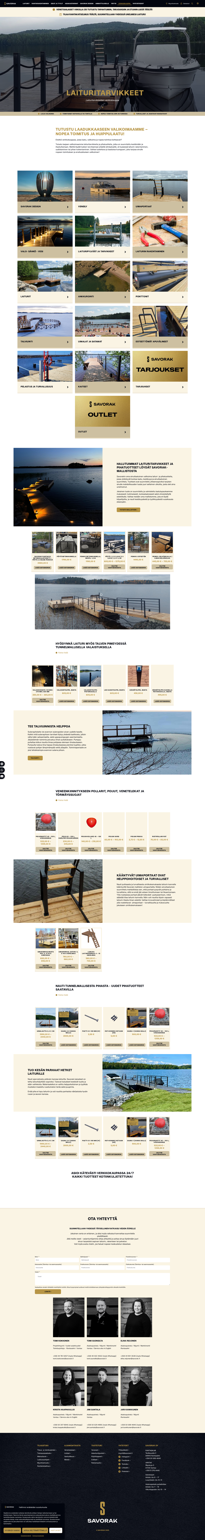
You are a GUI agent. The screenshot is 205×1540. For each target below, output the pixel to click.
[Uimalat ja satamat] (125, 342)
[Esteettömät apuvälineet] (182, 342)
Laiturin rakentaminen (150, 251)
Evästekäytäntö (26, 1536)
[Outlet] (125, 432)
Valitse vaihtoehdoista (114, 567)
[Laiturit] (67, 297)
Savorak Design (86, 3)
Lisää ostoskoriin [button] (42, 568)
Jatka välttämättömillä (35, 1530)
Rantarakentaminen (40, 3)
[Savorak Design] (67, 207)
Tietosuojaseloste (38, 1536)
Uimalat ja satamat (90, 341)
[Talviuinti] (67, 342)
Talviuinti (27, 341)
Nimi (36, 1257)
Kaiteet (83, 386)
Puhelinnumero (131, 1257)
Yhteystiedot (138, 3)
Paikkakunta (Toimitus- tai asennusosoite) (140, 1264)
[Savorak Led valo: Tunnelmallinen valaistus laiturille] (150, 613)
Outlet (82, 431)
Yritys (113, 3)
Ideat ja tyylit (57, 3)
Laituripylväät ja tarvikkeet (96, 251)
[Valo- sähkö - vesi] (67, 251)
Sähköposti (84, 1257)
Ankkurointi (86, 296)
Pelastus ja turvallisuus (37, 386)
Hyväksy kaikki (12, 1530)
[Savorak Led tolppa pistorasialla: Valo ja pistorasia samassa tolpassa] (101, 594)
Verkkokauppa (124, 3)
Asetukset (56, 1530)
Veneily (82, 206)
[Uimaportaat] (182, 207)
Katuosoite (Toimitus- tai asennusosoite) (48, 1264)
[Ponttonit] (182, 297)
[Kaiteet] (125, 387)
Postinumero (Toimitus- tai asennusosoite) (94, 1264)
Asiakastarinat (71, 3)
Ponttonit (142, 296)
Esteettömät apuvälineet (152, 341)
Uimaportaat (144, 206)
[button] (197, 3)
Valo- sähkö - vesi (32, 251)
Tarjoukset (143, 386)
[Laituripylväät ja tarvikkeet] (125, 251)
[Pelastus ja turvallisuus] (67, 387)
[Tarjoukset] (182, 387)
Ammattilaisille (102, 3)
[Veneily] (125, 207)
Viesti (37, 1272)
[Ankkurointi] (125, 297)
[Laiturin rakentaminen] (182, 251)
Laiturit (26, 3)
